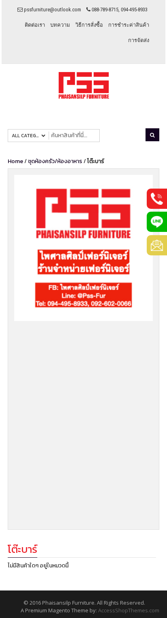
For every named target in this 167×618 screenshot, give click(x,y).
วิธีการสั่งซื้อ (89, 25)
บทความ (60, 25)
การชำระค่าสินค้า (128, 25)
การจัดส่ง (138, 40)
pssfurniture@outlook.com (52, 9)
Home (15, 161)
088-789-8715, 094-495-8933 (119, 9)
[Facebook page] (83, 247)
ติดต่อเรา (35, 25)
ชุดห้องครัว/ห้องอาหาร (55, 161)
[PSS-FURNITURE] (83, 85)
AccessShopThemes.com (128, 610)
